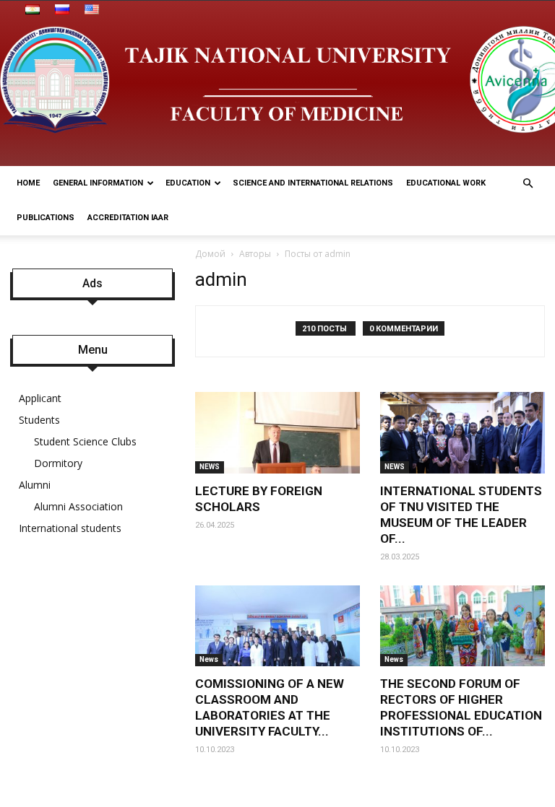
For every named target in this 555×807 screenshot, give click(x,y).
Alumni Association (78, 506)
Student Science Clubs (85, 441)
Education (187, 183)
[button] (527, 184)
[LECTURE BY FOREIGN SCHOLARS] (277, 433)
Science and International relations (313, 183)
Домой (210, 254)
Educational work (446, 183)
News (208, 659)
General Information (98, 183)
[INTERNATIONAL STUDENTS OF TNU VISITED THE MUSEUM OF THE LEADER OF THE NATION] (462, 433)
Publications (45, 217)
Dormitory (58, 463)
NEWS (209, 467)
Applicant (40, 398)
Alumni (35, 485)
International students (70, 528)
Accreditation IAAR (127, 217)
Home (28, 183)
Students (39, 420)
